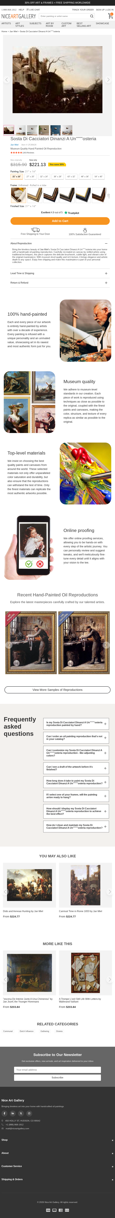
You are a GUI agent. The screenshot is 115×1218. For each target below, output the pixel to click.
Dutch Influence (26, 1031)
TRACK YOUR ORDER (83, 10)
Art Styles (19, 24)
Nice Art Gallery (20, 16)
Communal (8, 1031)
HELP (21, 10)
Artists (6, 23)
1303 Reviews (28, 153)
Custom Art (66, 24)
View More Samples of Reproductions (57, 689)
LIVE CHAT (34, 10)
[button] (6, 79)
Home (4, 31)
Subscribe (57, 1077)
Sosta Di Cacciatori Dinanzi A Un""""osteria (40, 31)
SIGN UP (100, 10)
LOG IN (110, 10)
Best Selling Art (84, 24)
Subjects (35, 23)
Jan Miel (14, 31)
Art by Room (50, 24)
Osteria (59, 1031)
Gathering (45, 1031)
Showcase (102, 23)
